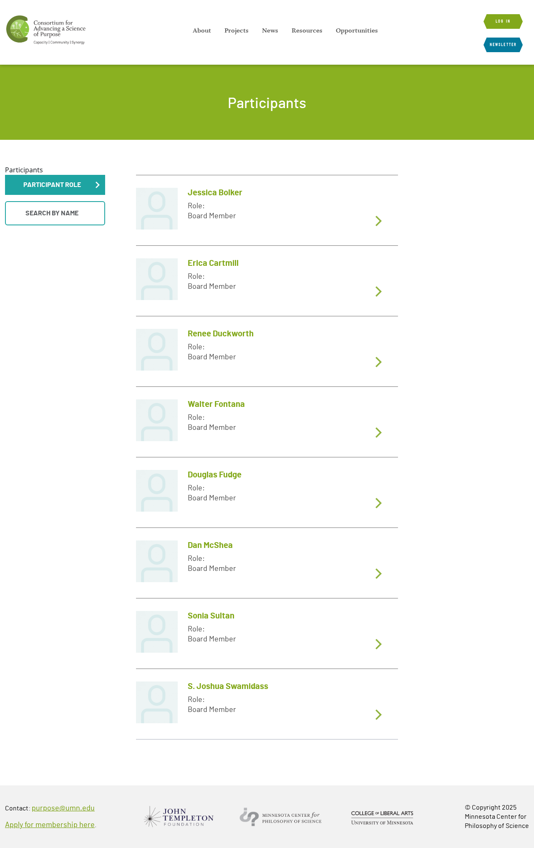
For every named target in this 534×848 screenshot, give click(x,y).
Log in (503, 21)
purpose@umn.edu (63, 808)
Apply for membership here (50, 825)
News (270, 30)
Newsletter (503, 45)
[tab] (267, 210)
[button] (55, 185)
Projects (236, 30)
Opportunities (357, 30)
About (202, 30)
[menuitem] (202, 30)
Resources (307, 30)
